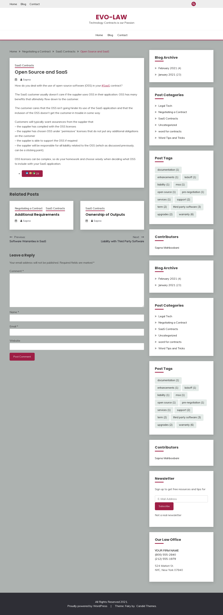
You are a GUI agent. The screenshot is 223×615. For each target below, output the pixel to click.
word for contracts (170, 131)
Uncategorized (167, 125)
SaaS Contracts (24, 65)
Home (13, 4)
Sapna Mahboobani (167, 247)
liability (163, 184)
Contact (35, 4)
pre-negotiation (193, 192)
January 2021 (166, 74)
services (164, 199)
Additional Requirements (37, 214)
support (183, 199)
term (162, 206)
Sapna (27, 79)
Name (14, 312)
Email (14, 326)
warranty (186, 214)
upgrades (165, 214)
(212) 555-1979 (165, 558)
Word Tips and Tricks (171, 137)
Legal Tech (165, 105)
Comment (17, 271)
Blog (23, 4)
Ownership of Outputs (105, 214)
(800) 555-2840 (165, 554)
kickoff (190, 177)
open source (166, 192)
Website (15, 340)
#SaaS (106, 85)
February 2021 (167, 68)
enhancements (167, 177)
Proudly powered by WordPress (87, 606)
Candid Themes (146, 606)
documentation (168, 169)
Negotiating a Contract (29, 208)
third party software (187, 206)
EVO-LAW (111, 17)
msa (180, 184)
